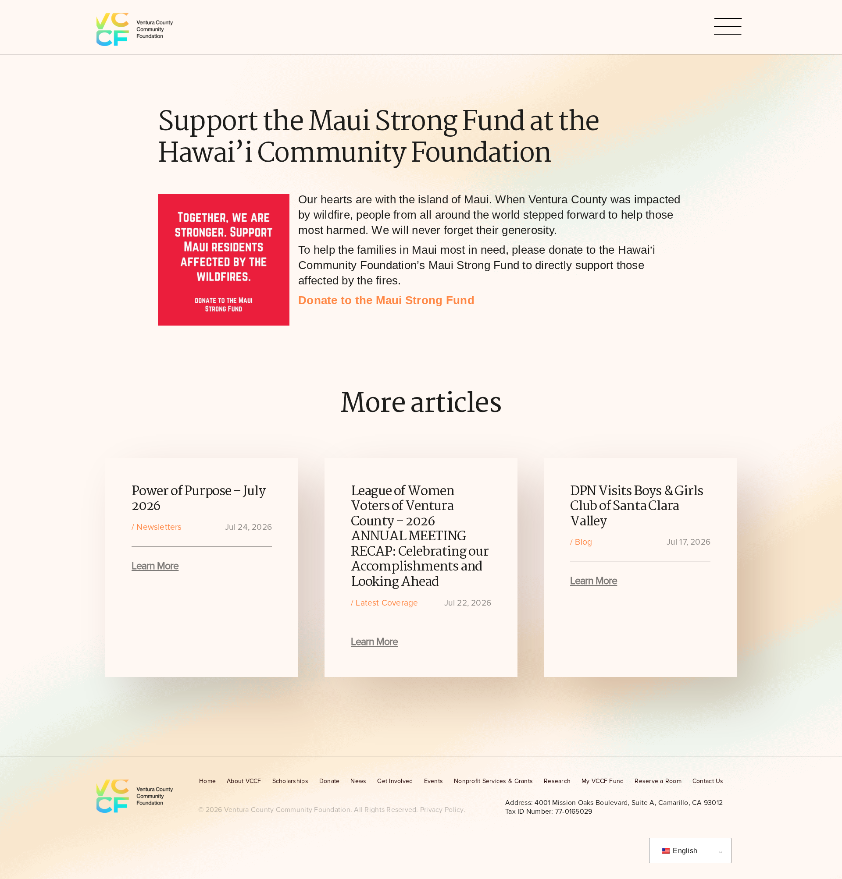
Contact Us (708, 781)
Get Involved (395, 781)
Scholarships (290, 781)
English (684, 850)
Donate (329, 781)
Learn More (155, 566)
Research (557, 781)
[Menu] (728, 26)
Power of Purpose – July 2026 (198, 499)
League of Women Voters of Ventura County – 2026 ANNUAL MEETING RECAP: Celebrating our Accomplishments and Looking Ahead (420, 537)
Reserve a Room (658, 781)
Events (433, 781)
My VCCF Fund (603, 781)
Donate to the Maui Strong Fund (386, 300)
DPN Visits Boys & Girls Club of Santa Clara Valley (636, 506)
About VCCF (244, 781)
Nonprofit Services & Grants (493, 781)
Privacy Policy (442, 809)
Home (207, 781)
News (358, 781)
